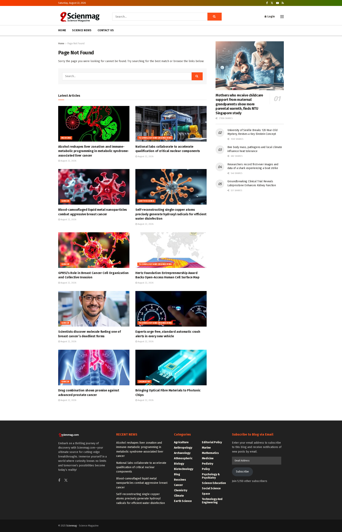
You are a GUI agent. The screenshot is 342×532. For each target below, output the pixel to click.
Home (61, 43)
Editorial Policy (212, 442)
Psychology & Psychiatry (211, 476)
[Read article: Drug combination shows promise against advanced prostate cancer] (93, 367)
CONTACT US (106, 30)
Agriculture (181, 442)
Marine (206, 447)
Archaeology (182, 453)
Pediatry (207, 463)
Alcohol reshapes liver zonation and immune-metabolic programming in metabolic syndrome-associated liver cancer (93, 151)
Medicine (66, 138)
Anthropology (183, 447)
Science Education (214, 483)
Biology (179, 463)
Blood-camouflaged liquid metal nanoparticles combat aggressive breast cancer (141, 483)
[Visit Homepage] (79, 16)
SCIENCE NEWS (81, 30)
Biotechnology (183, 469)
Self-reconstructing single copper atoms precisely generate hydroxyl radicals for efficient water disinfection (170, 214)
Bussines (180, 479)
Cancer (65, 201)
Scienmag (71, 525)
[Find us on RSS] (283, 3)
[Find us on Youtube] (277, 3)
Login (271, 16)
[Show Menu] (282, 16)
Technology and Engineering (155, 138)
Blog (177, 474)
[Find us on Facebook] (267, 3)
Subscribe (242, 471)
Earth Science (146, 201)
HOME (62, 30)
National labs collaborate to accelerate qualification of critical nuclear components (141, 467)
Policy (206, 469)
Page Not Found (76, 43)
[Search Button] (214, 17)
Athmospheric (183, 458)
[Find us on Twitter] (272, 3)
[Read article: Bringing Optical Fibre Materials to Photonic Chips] (171, 367)
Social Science (211, 488)
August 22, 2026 (68, 161)
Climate (179, 495)
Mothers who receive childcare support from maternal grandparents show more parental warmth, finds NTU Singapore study (239, 104)
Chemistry (144, 382)
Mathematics (210, 453)
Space (206, 493)
